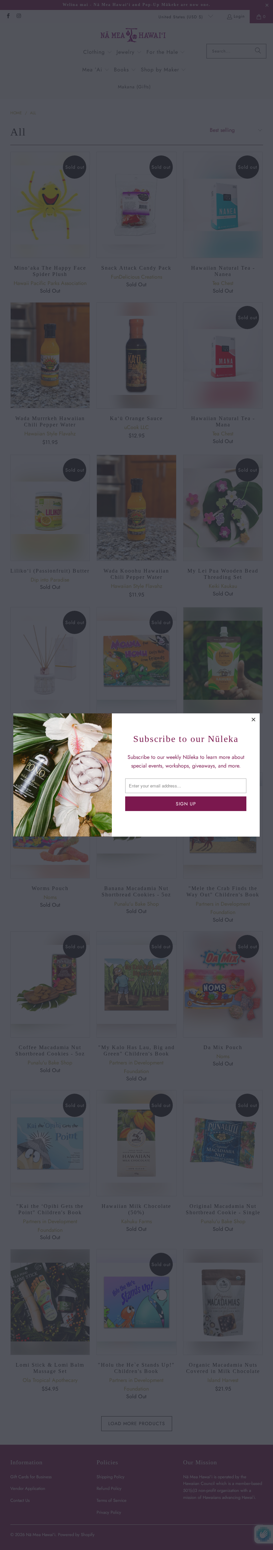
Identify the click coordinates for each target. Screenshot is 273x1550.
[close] (254, 719)
